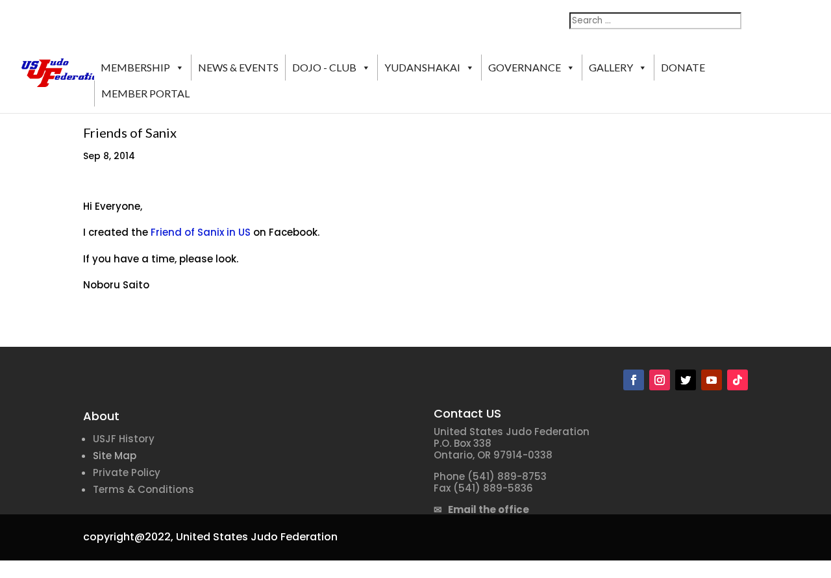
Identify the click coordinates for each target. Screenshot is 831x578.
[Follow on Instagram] (659, 380)
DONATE (683, 67)
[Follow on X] (685, 380)
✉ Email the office (481, 509)
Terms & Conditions (143, 489)
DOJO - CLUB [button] (324, 67)
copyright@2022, (128, 536)
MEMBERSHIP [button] (135, 67)
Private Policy (126, 472)
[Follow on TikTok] (737, 380)
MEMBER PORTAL (145, 93)
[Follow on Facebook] (633, 380)
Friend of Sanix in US (201, 232)
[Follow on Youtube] (711, 380)
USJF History (124, 439)
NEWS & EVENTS (238, 67)
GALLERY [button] (611, 67)
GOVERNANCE (524, 67)
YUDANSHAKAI (422, 67)
